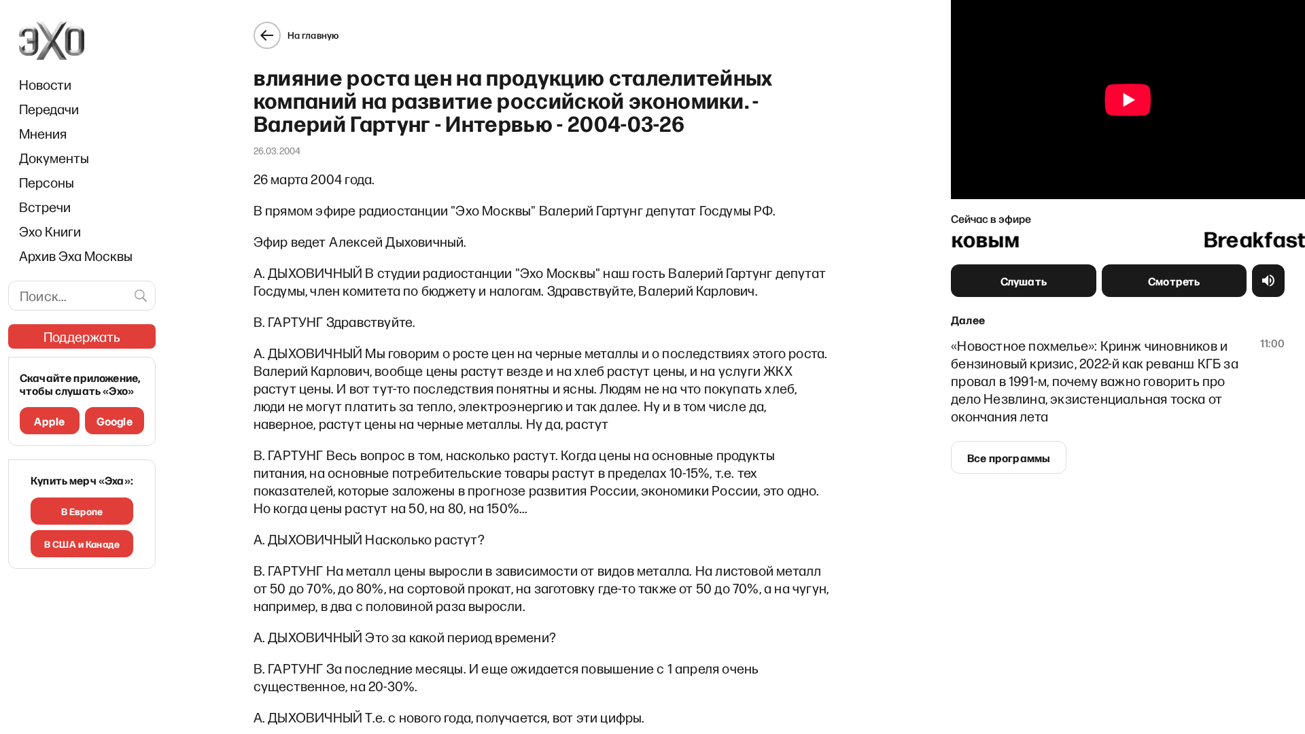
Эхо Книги (50, 231)
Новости (45, 84)
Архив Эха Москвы (76, 255)
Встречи (45, 206)
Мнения (43, 133)
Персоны (46, 182)
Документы (54, 158)
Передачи (49, 109)
